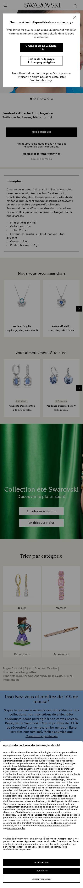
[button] (74, 17)
